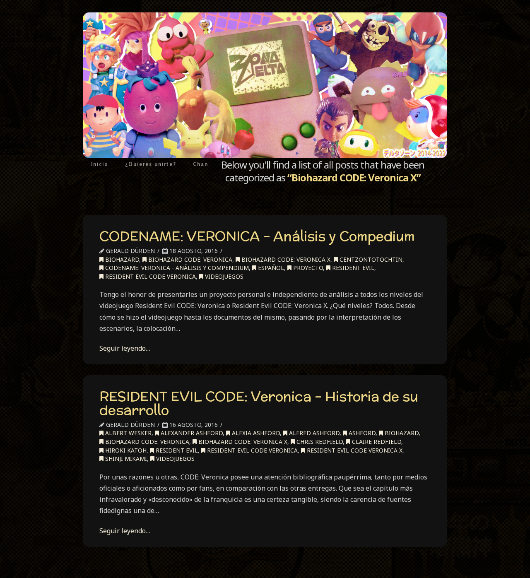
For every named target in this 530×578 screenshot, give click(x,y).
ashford (361, 433)
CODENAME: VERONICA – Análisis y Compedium (257, 236)
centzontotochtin (370, 259)
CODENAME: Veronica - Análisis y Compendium (176, 268)
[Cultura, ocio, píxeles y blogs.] (265, 85)
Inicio (99, 164)
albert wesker (128, 433)
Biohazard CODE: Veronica (189, 259)
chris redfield (319, 442)
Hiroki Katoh (125, 450)
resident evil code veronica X (353, 450)
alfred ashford (313, 433)
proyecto (307, 268)
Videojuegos (223, 276)
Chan (200, 164)
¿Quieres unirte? (150, 164)
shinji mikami (125, 458)
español (270, 268)
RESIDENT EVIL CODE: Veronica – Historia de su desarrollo (258, 403)
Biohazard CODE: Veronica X (285, 259)
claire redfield (375, 442)
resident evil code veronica (150, 276)
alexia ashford (255, 433)
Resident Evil (352, 268)
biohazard (121, 259)
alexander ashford (191, 433)
